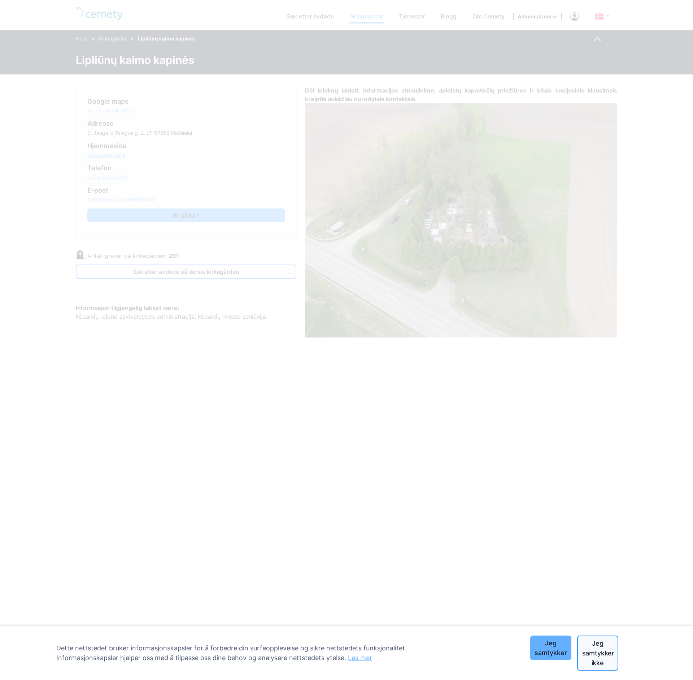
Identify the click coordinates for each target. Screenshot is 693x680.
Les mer (360, 658)
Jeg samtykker (551, 648)
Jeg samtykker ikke (598, 653)
